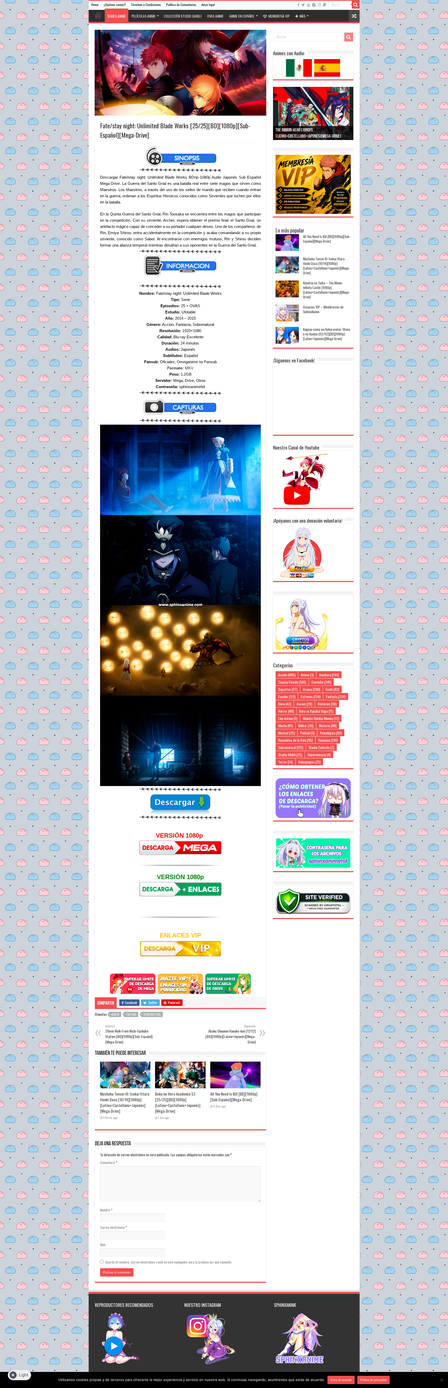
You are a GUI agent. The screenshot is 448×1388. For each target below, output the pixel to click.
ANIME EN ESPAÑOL (242, 16)
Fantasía (131, 1014)
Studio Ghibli (290, 754)
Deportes (287, 689)
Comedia (321, 682)
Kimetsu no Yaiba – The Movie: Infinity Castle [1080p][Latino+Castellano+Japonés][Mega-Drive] (326, 289)
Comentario (108, 1162)
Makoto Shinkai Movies (321, 718)
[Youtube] (308, 5)
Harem (304, 703)
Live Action (287, 718)
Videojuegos (309, 762)
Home (95, 4)
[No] (441, 1380)
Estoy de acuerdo (341, 1380)
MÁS (302, 16)
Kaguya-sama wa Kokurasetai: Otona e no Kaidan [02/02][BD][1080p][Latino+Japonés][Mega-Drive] (326, 334)
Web (103, 1244)
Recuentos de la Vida (295, 740)
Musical (286, 732)
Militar (305, 725)
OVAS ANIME (215, 16)
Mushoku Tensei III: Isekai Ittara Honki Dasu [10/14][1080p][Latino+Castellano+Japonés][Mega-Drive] (124, 1102)
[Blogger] (314, 5)
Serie (185, 299)
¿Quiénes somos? (115, 4)
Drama (311, 689)
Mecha (285, 725)
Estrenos (310, 696)
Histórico (327, 703)
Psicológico (331, 732)
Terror (285, 762)
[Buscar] (356, 5)
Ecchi (332, 689)
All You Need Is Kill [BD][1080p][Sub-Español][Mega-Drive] (233, 1096)
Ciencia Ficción (292, 682)
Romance (328, 740)
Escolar (286, 696)
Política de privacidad (373, 1380)
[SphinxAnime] (224, 9)
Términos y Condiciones (146, 4)
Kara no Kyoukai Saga (316, 711)
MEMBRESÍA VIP (279, 16)
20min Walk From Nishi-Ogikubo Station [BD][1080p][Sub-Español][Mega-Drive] (128, 1034)
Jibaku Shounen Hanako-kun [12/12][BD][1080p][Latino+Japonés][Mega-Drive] (230, 1034)
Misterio (328, 725)
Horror (286, 711)
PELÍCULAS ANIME (143, 16)
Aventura (329, 674)
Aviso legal (208, 4)
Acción (115, 1014)
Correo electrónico (113, 1227)
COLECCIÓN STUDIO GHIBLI (182, 16)
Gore (284, 703)
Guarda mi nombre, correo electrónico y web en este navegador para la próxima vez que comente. (168, 1262)
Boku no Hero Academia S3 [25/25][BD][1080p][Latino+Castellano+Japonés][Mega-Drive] (177, 1102)
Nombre (106, 1209)
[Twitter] (303, 5)
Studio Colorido (321, 747)
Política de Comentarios (181, 4)
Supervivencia (319, 754)
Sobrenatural (152, 1014)
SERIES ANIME (116, 16)
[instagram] (319, 5)
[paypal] (325, 5)
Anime (307, 674)
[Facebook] (298, 5)
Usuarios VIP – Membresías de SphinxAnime (323, 309)
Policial (307, 732)
